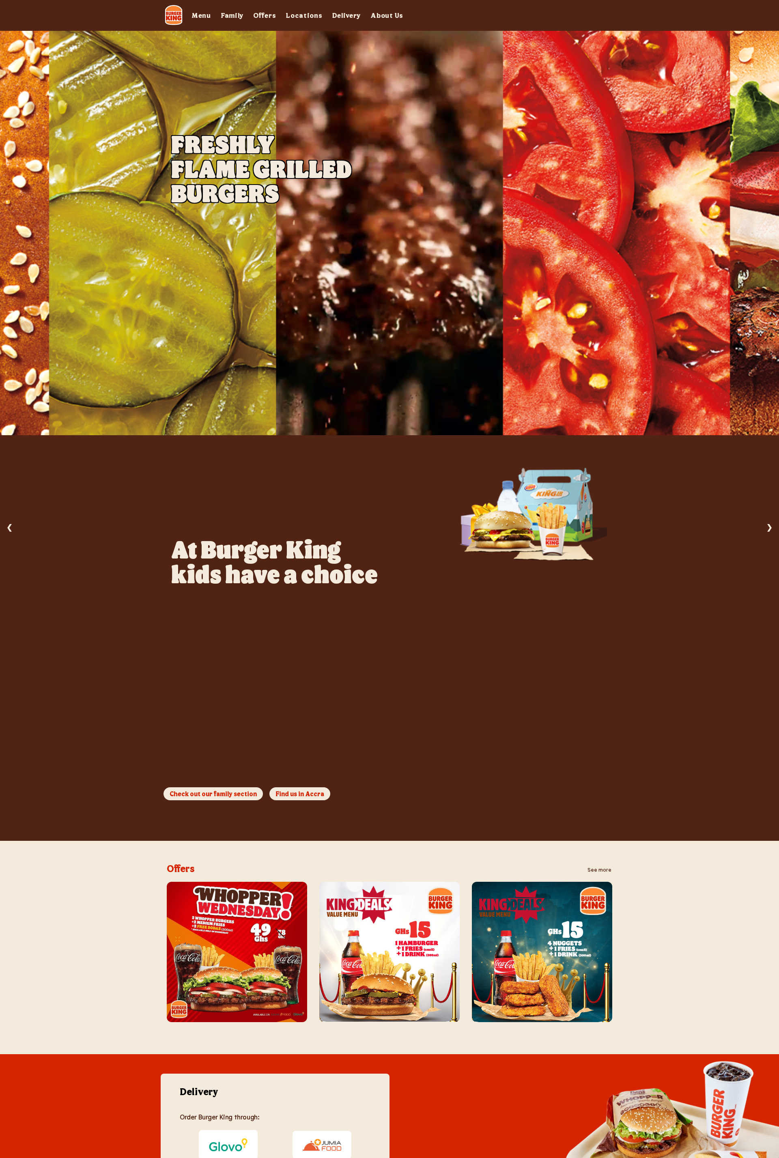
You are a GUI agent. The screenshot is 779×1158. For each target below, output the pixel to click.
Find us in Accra (299, 793)
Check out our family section (213, 793)
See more (599, 869)
